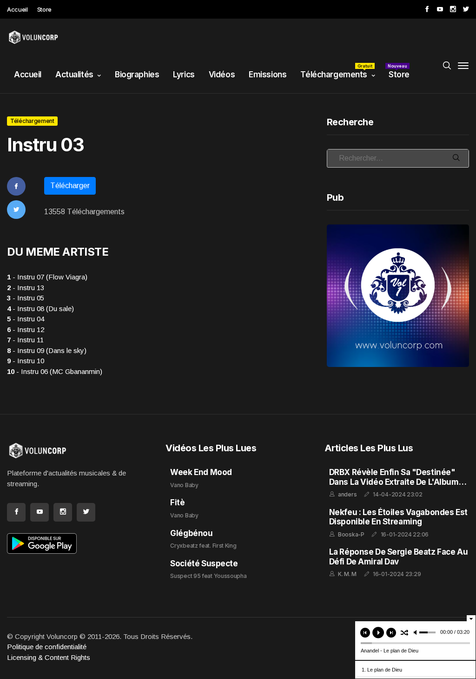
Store (44, 9)
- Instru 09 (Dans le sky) (46, 350)
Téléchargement (32, 120)
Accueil (17, 9)
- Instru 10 (25, 361)
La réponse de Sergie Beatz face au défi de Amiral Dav (398, 556)
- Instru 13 (25, 288)
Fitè (177, 502)
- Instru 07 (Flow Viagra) (47, 277)
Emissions (267, 74)
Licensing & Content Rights (48, 657)
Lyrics (183, 74)
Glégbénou (191, 533)
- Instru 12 (25, 329)
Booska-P (351, 534)
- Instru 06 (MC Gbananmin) (54, 371)
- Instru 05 (25, 298)
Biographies (137, 74)
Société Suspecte (204, 563)
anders (347, 494)
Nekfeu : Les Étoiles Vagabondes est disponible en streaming (398, 517)
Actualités (74, 74)
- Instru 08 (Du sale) (40, 308)
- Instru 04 (25, 319)
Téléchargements (336, 71)
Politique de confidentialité (46, 647)
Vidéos (222, 74)
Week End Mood (200, 472)
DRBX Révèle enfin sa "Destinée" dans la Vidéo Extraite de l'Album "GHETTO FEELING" (394, 482)
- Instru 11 (25, 340)
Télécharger (70, 186)
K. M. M (347, 573)
